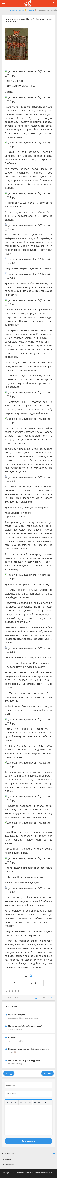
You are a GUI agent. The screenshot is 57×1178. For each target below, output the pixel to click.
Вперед (47, 1073)
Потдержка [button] (6, 1159)
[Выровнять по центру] (25, 1102)
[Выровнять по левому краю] (21, 1102)
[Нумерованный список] (39, 1102)
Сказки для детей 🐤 (18, 10)
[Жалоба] (36, 998)
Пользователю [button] (8, 1165)
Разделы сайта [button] (8, 1153)
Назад (9, 1073)
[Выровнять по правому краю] (30, 1102)
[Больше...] (45, 1102)
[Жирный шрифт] (7, 1102)
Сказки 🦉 (33, 10)
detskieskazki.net (24, 1173)
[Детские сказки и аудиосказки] (28, 3)
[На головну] (3, 10)
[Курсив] (11, 1102)
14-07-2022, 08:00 (11, 998)
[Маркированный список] (35, 1102)
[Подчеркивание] (16, 1102)
